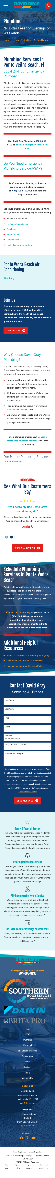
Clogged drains (14, 239)
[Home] (26, 5)
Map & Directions (27, 1103)
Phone (8, 718)
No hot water (13, 234)
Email (7, 727)
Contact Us (13, 330)
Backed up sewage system (19, 245)
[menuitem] (27, 278)
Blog (27, 1073)
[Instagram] (27, 1137)
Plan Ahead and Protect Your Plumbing (25, 660)
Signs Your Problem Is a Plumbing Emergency (28, 655)
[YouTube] (33, 1137)
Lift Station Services (27, 1051)
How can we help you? (14, 753)
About (27, 1061)
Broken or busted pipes (17, 224)
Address (8, 735)
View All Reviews (25, 548)
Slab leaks (11, 229)
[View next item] (11, 537)
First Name (9, 700)
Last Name (9, 709)
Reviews (27, 1067)
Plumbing (27, 1040)
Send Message (25, 801)
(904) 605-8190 (20, 616)
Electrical (27, 1045)
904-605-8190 (27, 973)
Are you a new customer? (16, 744)
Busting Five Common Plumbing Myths (25, 666)
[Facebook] (21, 1137)
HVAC (27, 1034)
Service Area (27, 1056)
